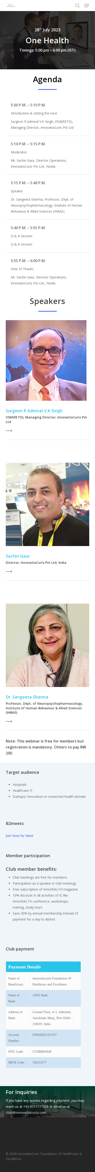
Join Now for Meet (19, 835)
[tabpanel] (47, 792)
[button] (86, 5)
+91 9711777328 (35, 1106)
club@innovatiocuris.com (26, 1112)
